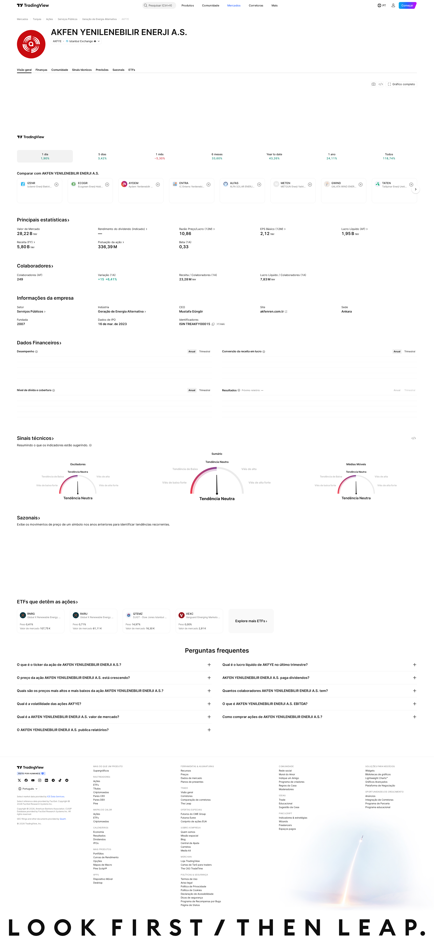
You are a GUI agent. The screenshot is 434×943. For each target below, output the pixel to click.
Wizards (283, 821)
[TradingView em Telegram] (53, 780)
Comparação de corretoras (196, 799)
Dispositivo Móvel (103, 878)
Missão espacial (189, 835)
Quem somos (188, 831)
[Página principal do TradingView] (33, 5)
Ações (96, 781)
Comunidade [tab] (59, 69)
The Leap (186, 803)
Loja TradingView (190, 861)
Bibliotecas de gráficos (378, 774)
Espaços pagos (287, 828)
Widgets (369, 770)
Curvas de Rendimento (106, 857)
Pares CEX (99, 796)
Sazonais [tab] (118, 69)
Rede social (285, 770)
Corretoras (256, 5)
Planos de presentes (192, 781)
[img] (94, 41)
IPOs (95, 843)
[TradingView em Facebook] (26, 780)
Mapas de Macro (102, 864)
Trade (282, 799)
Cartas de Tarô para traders (196, 864)
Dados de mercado (191, 778)
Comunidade (210, 5)
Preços (184, 774)
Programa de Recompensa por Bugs (201, 901)
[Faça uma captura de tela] (374, 84)
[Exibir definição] (42, 228)
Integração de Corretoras (379, 799)
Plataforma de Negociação (380, 785)
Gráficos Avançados (376, 781)
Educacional (285, 803)
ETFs (96, 784)
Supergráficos (101, 770)
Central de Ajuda (190, 843)
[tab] (192, 351)
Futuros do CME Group (193, 813)
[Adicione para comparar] (56, 184)
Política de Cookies (191, 890)
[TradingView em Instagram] (39, 780)
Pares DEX (99, 799)
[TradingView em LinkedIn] (46, 780)
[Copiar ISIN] (213, 324)
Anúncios (370, 796)
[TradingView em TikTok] (60, 780)
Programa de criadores (291, 781)
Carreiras (186, 846)
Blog (183, 839)
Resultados (99, 835)
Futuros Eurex (188, 817)
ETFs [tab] (132, 69)
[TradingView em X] (19, 780)
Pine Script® (100, 868)
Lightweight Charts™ (376, 778)
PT (384, 5)
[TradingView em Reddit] (66, 780)
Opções (97, 861)
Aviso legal (186, 882)
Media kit (186, 850)
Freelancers (285, 825)
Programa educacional (377, 807)
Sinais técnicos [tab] (82, 69)
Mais (275, 5)
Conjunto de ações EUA (194, 821)
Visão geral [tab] (24, 69)
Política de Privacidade (193, 886)
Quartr (63, 819)
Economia (98, 831)
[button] (196, 5)
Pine (95, 803)
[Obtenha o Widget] (381, 84)
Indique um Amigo (289, 778)
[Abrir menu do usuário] (393, 5)
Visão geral (187, 792)
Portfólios (98, 853)
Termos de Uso (189, 878)
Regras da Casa (288, 785)
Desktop (98, 882)
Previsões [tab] (102, 69)
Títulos (97, 788)
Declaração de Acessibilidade (197, 893)
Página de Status (190, 905)
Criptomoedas (101, 792)
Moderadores (286, 789)
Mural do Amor (287, 774)
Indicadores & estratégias (293, 817)
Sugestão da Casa (289, 807)
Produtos (188, 5)
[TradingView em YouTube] (33, 780)
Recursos (186, 770)
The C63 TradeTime (192, 868)
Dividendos (99, 839)
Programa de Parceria (377, 803)
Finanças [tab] (41, 69)
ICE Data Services (55, 796)
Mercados (234, 5)
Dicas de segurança (192, 897)
